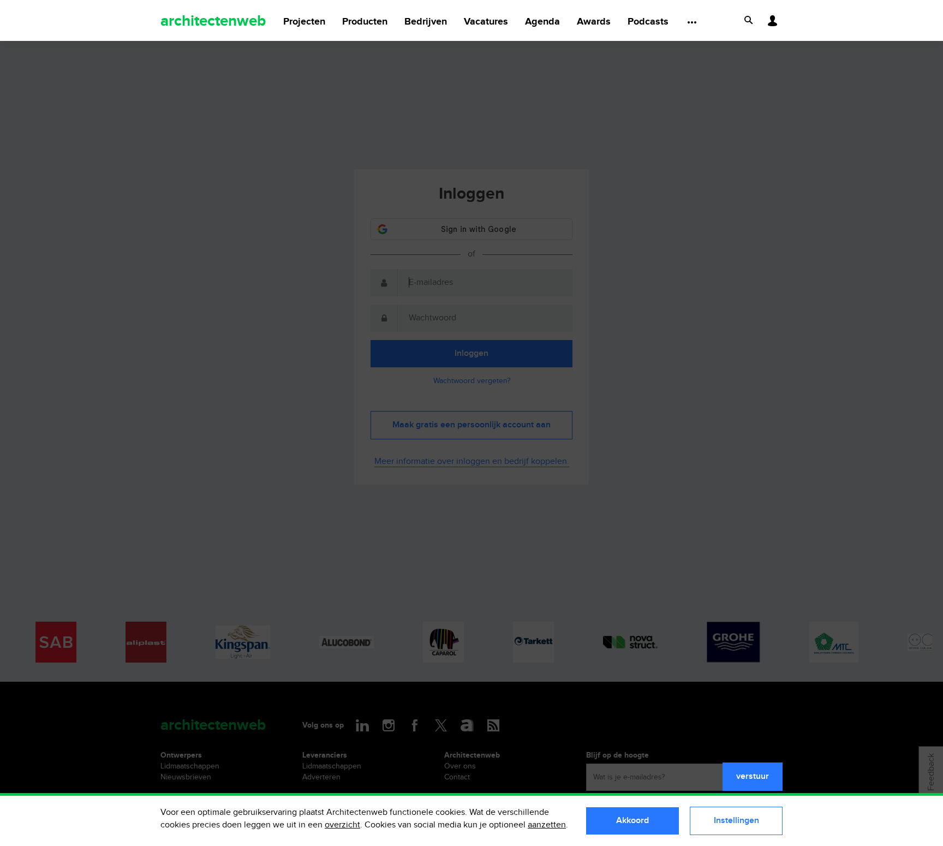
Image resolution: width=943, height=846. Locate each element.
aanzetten (547, 825)
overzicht (342, 825)
